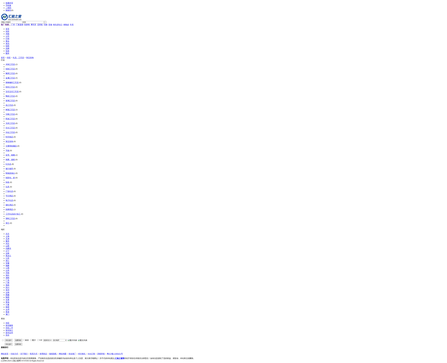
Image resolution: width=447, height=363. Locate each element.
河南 (7, 273)
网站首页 (4, 354)
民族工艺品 (10, 119)
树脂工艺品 (10, 110)
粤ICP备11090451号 (115, 354)
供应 (9, 58)
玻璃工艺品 (10, 101)
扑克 (72, 25)
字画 (7, 151)
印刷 (45, 25)
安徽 (7, 263)
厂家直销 (19, 25)
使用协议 (43, 354)
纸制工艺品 (10, 69)
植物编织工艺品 (12, 82)
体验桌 (66, 25)
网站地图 (62, 354)
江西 (7, 268)
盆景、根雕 (10, 155)
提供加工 (9, 330)
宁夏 (7, 305)
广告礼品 (9, 191)
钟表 (7, 182)
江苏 (7, 258)
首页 (3, 58)
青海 (7, 302)
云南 (7, 292)
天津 (7, 239)
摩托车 (33, 25)
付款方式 (14, 354)
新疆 (7, 307)
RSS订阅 (91, 354)
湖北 (7, 275)
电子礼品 (9, 200)
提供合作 (9, 333)
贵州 (7, 290)
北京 (7, 234)
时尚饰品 (9, 137)
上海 (7, 236)
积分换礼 (82, 354)
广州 (13, 25)
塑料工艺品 (10, 219)
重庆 (7, 241)
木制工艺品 (10, 64)
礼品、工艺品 (18, 58)
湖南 (7, 278)
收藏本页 (9, 3)
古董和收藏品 (11, 146)
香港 (7, 312)
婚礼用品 (9, 205)
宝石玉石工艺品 (12, 92)
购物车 (8, 10)
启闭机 (40, 25)
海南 (7, 285)
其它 (7, 223)
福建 (7, 265)
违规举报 (101, 354)
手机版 (8, 5)
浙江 (7, 261)
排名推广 (72, 354)
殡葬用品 (9, 209)
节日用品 (9, 196)
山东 (7, 270)
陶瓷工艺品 (10, 96)
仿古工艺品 (10, 128)
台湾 (7, 309)
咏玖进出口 (57, 25)
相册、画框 (10, 160)
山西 (7, 246)
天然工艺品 (10, 123)
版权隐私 (53, 354)
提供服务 (9, 325)
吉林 (7, 253)
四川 (7, 287)
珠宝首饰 (30, 58)
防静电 (27, 25)
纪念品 (8, 164)
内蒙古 (8, 248)
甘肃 (7, 300)
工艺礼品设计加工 (13, 214)
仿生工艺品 (10, 132)
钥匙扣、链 (10, 178)
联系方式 (33, 354)
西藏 (7, 295)
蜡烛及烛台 (10, 173)
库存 (7, 335)
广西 (7, 283)
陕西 (7, 297)
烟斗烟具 (9, 169)
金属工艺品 (10, 78)
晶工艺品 (9, 105)
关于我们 (24, 354)
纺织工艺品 (10, 87)
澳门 (7, 314)
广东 (7, 280)
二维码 (8, 8)
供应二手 (9, 328)
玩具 (7, 187)
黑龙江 (8, 256)
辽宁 (7, 251)
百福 (50, 25)
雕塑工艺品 (10, 73)
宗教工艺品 (10, 114)
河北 (7, 244)
